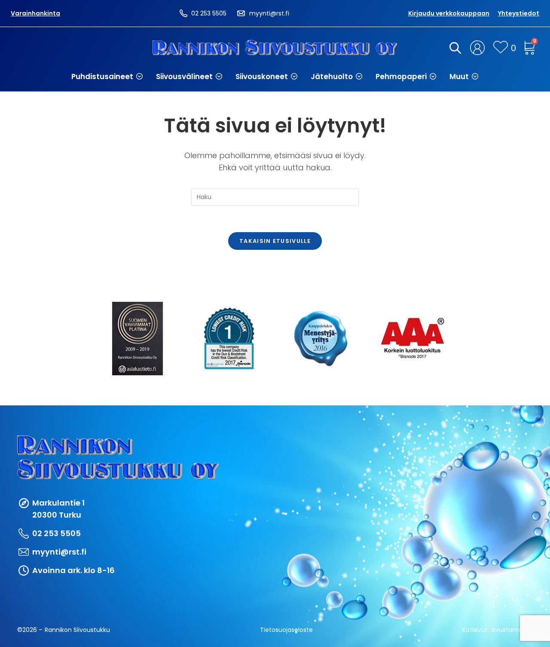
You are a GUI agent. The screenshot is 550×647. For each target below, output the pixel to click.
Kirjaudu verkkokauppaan (448, 13)
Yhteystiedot (518, 13)
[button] (107, 77)
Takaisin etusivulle (275, 241)
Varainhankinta (35, 13)
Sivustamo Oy (512, 630)
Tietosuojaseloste (286, 630)
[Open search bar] (453, 47)
